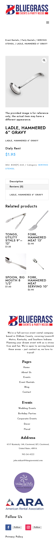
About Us (26, 372)
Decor (27, 424)
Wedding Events (27, 408)
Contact (27, 392)
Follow (17, 527)
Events (26, 377)
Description (16, 181)
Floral (27, 429)
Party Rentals (28, 40)
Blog (26, 387)
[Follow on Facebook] (8, 527)
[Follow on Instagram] (28, 527)
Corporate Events (27, 419)
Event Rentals (12, 40)
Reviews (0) (16, 186)
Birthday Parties (27, 414)
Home (26, 368)
